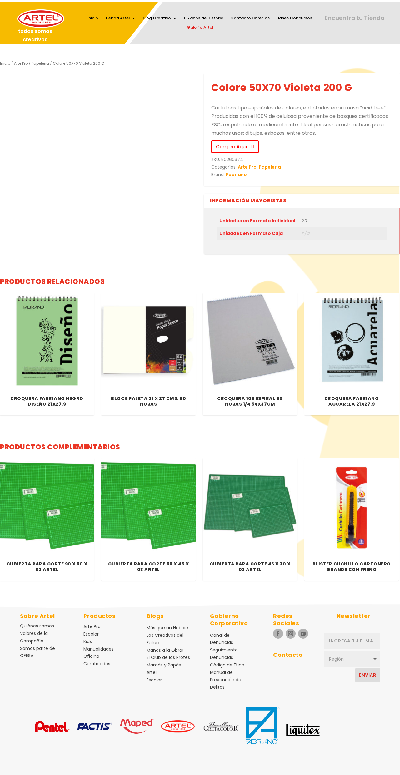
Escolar (91, 634)
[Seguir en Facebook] (278, 634)
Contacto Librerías (250, 18)
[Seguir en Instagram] (291, 634)
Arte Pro (21, 63)
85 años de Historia (203, 18)
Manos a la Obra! (165, 650)
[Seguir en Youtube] (303, 634)
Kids (87, 641)
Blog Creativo (157, 18)
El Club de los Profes (168, 657)
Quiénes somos (37, 626)
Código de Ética (227, 665)
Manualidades (98, 649)
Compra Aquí (233, 146)
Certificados (96, 664)
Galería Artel (200, 27)
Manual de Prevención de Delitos (225, 680)
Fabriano (236, 174)
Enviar (367, 675)
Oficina (91, 656)
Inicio (93, 18)
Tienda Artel (117, 18)
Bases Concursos (294, 18)
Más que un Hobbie (167, 628)
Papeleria (40, 63)
